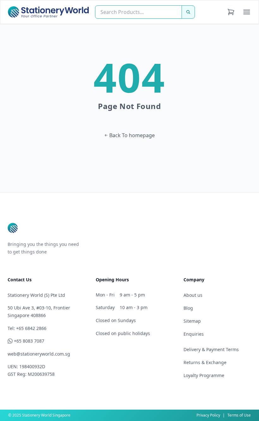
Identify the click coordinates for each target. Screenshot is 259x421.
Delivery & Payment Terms (211, 349)
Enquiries (194, 334)
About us (193, 295)
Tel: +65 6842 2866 (27, 328)
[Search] (188, 12)
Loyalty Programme (204, 375)
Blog (188, 308)
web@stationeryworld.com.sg (39, 354)
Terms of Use (239, 415)
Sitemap (192, 321)
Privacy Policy (208, 415)
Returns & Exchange (205, 362)
